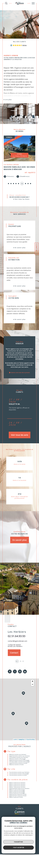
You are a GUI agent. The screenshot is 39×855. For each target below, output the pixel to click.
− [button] (32, 684)
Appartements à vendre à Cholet (18, 763)
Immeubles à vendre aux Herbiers (18, 757)
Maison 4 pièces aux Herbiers (17, 782)
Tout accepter (18, 847)
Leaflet (15, 739)
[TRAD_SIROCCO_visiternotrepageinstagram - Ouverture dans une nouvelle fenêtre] (20, 671)
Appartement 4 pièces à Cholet (17, 794)
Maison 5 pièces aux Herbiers (17, 784)
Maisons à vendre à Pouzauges (17, 759)
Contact (36, 249)
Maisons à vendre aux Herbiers (17, 754)
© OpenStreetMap (30, 739)
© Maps (21, 739)
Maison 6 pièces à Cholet (16, 797)
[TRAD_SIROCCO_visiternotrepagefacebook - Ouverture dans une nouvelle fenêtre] (10, 671)
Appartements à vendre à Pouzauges (19, 760)
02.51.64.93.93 (16, 636)
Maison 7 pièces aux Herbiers (17, 787)
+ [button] (32, 681)
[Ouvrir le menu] (33, 3)
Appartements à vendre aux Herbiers (19, 756)
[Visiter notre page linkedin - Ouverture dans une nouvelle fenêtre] (25, 671)
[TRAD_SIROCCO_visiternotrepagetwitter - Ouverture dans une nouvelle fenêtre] (15, 671)
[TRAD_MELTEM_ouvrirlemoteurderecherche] (6, 3)
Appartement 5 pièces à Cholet (17, 795)
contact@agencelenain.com (17, 641)
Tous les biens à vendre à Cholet (18, 775)
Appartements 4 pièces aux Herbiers (19, 788)
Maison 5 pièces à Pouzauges (17, 790)
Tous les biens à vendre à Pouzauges (19, 773)
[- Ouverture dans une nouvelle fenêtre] (19, 813)
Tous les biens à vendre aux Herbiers (19, 772)
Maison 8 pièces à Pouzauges (17, 793)
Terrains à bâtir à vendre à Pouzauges (19, 761)
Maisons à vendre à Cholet (16, 764)
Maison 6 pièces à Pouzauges (17, 791)
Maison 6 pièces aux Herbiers (17, 785)
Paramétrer (18, 842)
